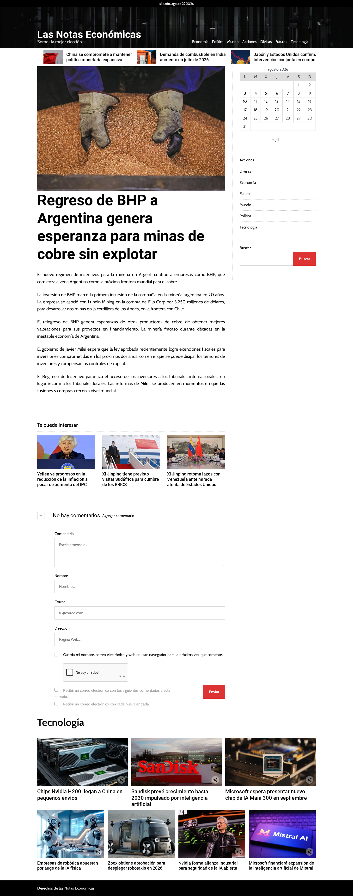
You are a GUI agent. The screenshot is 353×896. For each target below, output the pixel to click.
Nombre (61, 575)
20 (277, 110)
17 (245, 110)
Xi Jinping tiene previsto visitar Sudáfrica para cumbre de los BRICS (130, 479)
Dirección (62, 628)
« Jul (275, 139)
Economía (200, 41)
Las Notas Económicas (89, 35)
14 (288, 101)
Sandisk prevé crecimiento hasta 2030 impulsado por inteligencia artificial (169, 797)
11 (255, 101)
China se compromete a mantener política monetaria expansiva (93, 57)
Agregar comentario (118, 515)
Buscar (245, 248)
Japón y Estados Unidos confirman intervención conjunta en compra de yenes (280, 59)
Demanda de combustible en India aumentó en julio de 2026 (186, 57)
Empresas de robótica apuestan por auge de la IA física (67, 865)
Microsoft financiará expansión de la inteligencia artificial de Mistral (281, 865)
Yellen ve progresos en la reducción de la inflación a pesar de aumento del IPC (62, 479)
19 (266, 110)
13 (277, 101)
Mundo (233, 41)
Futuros (281, 41)
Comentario (64, 533)
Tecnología (299, 41)
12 (266, 101)
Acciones (249, 41)
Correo (60, 602)
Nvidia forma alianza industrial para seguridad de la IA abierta (208, 865)
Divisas (266, 41)
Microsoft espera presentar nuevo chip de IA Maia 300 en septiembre (266, 794)
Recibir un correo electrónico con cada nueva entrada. (106, 704)
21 (288, 110)
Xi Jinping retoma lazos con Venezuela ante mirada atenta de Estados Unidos (193, 479)
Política (218, 41)
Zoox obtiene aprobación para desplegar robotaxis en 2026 (136, 865)
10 (245, 101)
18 (255, 110)
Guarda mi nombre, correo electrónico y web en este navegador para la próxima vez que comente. (143, 654)
